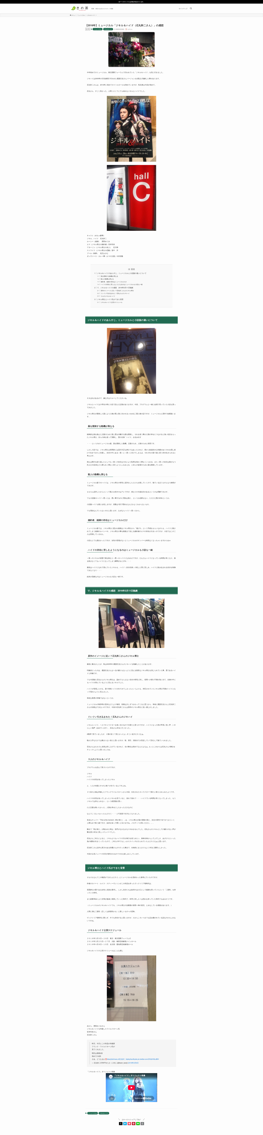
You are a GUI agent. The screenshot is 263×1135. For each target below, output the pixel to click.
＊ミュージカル (98, 29)
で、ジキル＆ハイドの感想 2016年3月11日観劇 (115, 287)
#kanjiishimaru (112, 1059)
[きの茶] (80, 8)
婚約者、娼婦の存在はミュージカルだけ (114, 282)
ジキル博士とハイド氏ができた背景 (110, 299)
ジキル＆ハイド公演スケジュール (111, 302)
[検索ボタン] (191, 8)
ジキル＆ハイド (108, 29)
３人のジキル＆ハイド (108, 296)
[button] (120, 1123)
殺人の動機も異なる (107, 279)
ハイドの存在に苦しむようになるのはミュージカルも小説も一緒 (121, 284)
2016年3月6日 (133, 1063)
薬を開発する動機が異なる (109, 276)
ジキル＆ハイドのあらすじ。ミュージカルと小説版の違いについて (121, 273)
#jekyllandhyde (131, 1059)
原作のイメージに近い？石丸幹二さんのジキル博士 (117, 290)
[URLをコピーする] (142, 1123)
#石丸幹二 (122, 1059)
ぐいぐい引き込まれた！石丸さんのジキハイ (115, 293)
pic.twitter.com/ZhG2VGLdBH (148, 1059)
